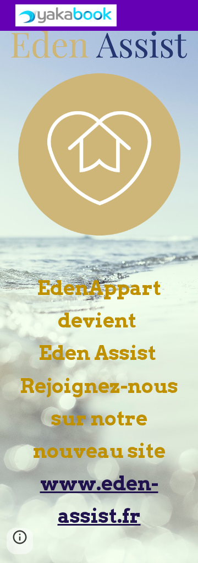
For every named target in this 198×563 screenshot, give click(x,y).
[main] (99, 399)
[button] (20, 541)
